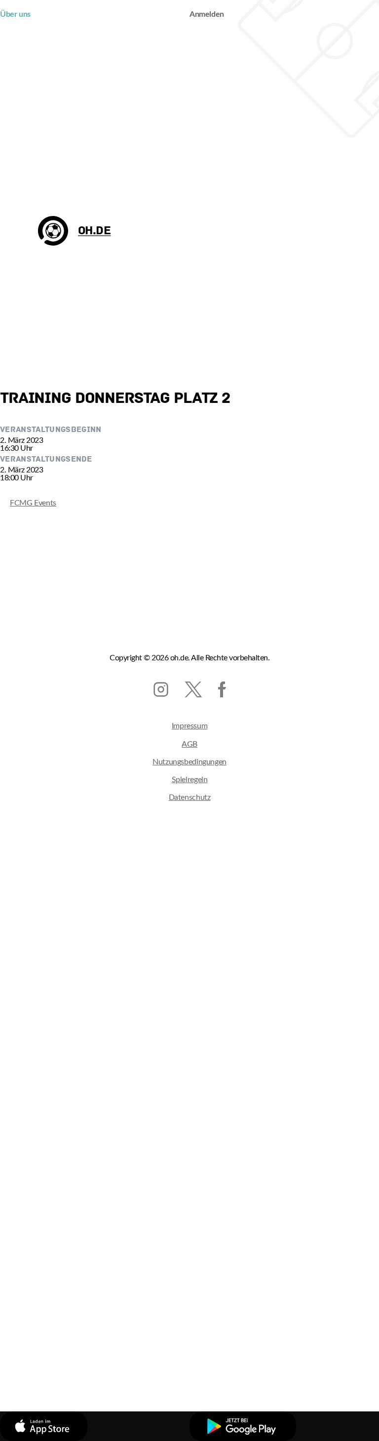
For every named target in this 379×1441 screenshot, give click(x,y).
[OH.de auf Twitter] (193, 689)
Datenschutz (190, 797)
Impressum (190, 726)
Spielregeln (190, 780)
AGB (189, 744)
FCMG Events (28, 503)
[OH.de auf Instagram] (161, 689)
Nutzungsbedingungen (189, 762)
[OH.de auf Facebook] (222, 689)
